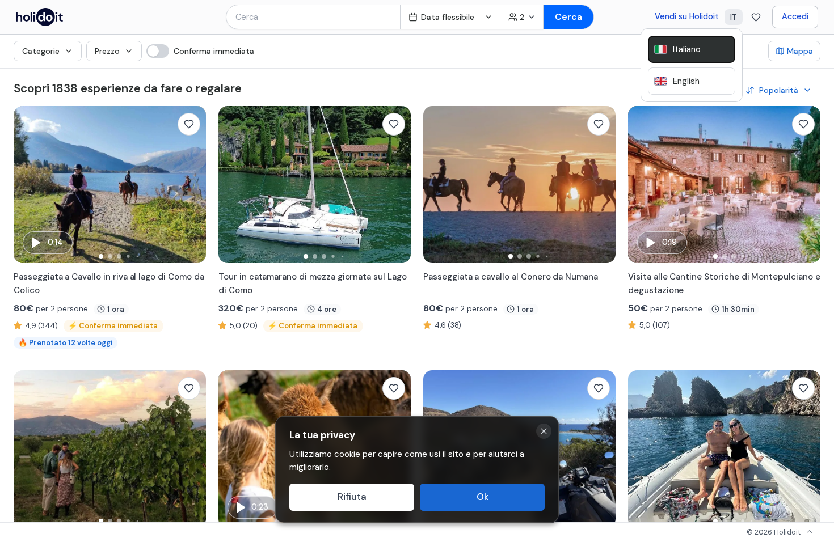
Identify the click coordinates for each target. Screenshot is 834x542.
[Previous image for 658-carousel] (437, 185)
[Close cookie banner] (543, 431)
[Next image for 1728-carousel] (806, 449)
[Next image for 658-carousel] (601, 185)
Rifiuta (352, 497)
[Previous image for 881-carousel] (28, 449)
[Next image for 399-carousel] (601, 449)
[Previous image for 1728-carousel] (642, 449)
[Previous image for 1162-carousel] (233, 185)
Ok (482, 497)
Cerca (568, 17)
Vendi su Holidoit (687, 16)
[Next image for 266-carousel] (806, 185)
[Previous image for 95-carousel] (28, 185)
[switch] (200, 51)
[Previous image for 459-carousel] (233, 449)
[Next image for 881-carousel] (192, 449)
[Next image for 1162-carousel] (396, 185)
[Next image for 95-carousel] (192, 185)
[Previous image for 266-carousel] (642, 185)
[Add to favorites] (189, 124)
